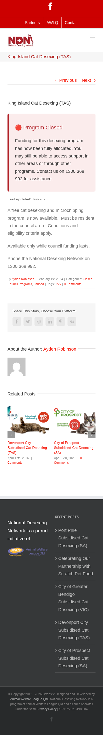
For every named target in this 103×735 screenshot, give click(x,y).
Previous (68, 80)
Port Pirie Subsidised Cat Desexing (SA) (73, 538)
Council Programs (20, 284)
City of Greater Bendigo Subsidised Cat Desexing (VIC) (73, 598)
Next (86, 80)
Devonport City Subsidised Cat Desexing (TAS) (27, 448)
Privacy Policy (47, 709)
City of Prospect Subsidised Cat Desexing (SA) (74, 448)
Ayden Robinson (23, 279)
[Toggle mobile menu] (93, 37)
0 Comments (72, 284)
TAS (58, 284)
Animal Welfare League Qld (29, 699)
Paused (39, 284)
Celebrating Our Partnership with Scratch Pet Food (75, 566)
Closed (87, 279)
